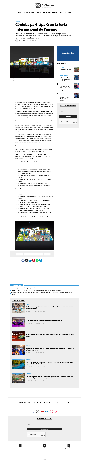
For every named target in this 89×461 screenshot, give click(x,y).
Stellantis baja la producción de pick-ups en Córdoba (24, 288)
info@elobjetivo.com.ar (69, 448)
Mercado (31, 12)
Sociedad (38, 12)
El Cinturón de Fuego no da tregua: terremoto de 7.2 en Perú (66, 79)
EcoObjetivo (62, 12)
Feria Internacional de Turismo (33, 254)
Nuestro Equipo (48, 402)
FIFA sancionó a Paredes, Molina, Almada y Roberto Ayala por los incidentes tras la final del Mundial (36, 290)
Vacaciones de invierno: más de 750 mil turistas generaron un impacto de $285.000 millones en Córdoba (50, 349)
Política (25, 12)
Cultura (62, 67)
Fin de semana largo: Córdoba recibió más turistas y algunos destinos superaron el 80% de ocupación (50, 307)
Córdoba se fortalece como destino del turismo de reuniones (44, 320)
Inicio (19, 12)
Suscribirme (68, 116)
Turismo (17, 21)
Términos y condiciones (24, 402)
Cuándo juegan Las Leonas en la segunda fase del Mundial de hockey (65, 88)
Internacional (47, 12)
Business (54, 12)
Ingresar (68, 402)
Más (69, 12)
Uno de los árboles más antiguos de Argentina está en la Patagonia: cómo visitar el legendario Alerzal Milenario (50, 363)
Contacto (58, 402)
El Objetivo (22, 40)
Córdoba (19, 254)
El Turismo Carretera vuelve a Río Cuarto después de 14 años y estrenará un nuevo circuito (50, 335)
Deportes (62, 84)
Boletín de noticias (69, 106)
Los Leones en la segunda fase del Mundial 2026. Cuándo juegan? (65, 98)
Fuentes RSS (37, 402)
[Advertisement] (34, 90)
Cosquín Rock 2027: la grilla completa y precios (66, 70)
